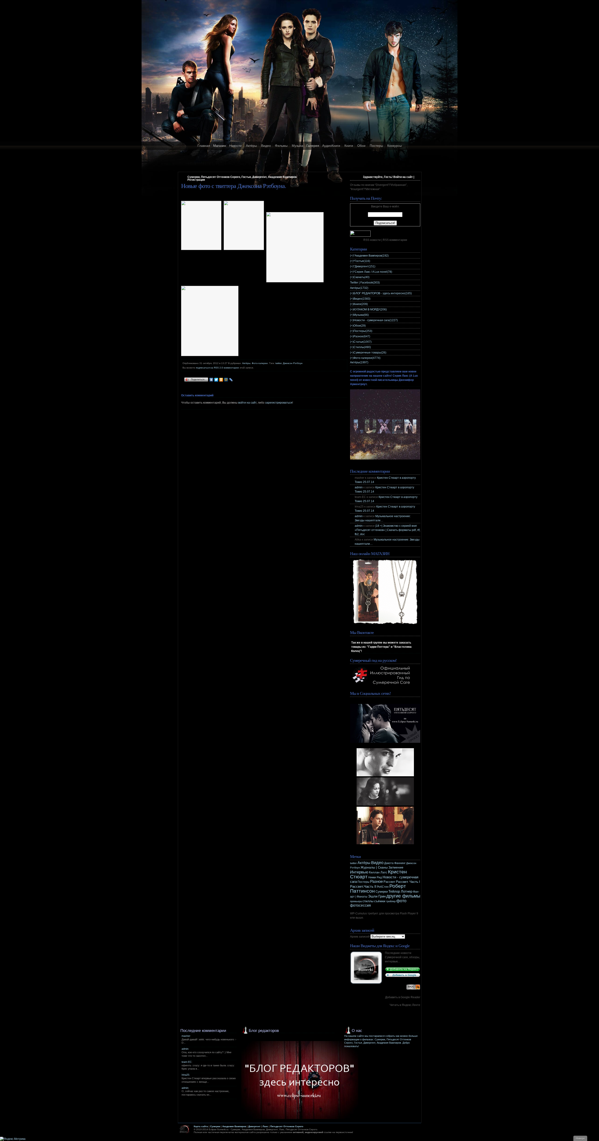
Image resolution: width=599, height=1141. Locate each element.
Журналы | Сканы (374, 867)
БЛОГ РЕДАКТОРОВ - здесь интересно (383, 293)
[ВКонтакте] (211, 380)
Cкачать (361, 277)
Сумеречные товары (370, 352)
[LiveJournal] (231, 380)
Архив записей (360, 936)
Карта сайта (201, 1126)
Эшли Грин (377, 896)
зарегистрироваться (278, 402)
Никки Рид (375, 877)
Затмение (395, 867)
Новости (235, 145)
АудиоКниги (331, 145)
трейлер (391, 901)
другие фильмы (403, 895)
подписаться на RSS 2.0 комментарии (217, 367)
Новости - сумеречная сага (376, 320)
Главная (203, 145)
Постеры (376, 145)
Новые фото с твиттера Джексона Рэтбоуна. (233, 186)
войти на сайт (247, 402)
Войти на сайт (403, 177)
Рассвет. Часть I (408, 881)
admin (359, 487)
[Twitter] (216, 380)
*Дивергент (364, 266)
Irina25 (185, 1074)
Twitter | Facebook (365, 282)
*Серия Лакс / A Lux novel (373, 271)
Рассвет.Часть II (363, 886)
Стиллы (362, 347)
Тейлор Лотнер (400, 891)
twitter (278, 363)
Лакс (265, 1126)
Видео (266, 145)
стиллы (367, 901)
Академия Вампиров (234, 1126)
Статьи (363, 341)
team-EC (187, 1061)
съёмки (379, 901)
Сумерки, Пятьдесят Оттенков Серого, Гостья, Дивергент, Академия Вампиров (242, 177)
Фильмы (281, 145)
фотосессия (360, 905)
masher (186, 1035)
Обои (361, 145)
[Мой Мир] (226, 380)
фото (401, 900)
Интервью (359, 872)
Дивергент (254, 1126)
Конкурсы (394, 145)
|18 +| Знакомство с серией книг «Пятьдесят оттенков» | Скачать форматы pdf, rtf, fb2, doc (387, 530)
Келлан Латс (378, 872)
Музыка (297, 145)
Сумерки (382, 891)
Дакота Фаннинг (394, 863)
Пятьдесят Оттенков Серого (286, 1126)
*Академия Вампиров (371, 255)
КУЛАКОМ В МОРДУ (370, 309)
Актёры (251, 145)
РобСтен (383, 886)
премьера (356, 901)
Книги (348, 145)
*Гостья (362, 261)
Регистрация (196, 179)
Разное (362, 336)
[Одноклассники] (221, 380)
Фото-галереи (260, 363)
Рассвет (389, 881)
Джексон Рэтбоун (293, 363)
